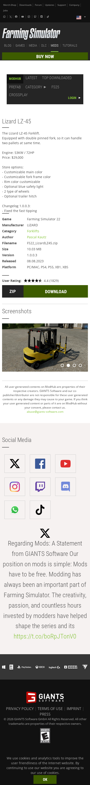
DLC (44, 45)
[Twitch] (35, 16)
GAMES (20, 45)
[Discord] (42, 16)
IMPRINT (74, 708)
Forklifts (33, 231)
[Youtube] (23, 16)
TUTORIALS (70, 45)
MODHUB (15, 79)
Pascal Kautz (36, 237)
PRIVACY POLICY (20, 708)
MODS (54, 45)
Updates (49, 4)
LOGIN (72, 98)
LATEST (31, 77)
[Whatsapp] (4, 16)
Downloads (25, 4)
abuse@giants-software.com (45, 412)
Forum (38, 4)
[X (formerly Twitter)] (10, 16)
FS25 (55, 87)
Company (74, 4)
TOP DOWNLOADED (57, 77)
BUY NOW (45, 56)
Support (61, 4)
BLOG (7, 45)
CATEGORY (33, 87)
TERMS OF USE (50, 708)
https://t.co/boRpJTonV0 (45, 636)
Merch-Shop (9, 4)
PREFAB (15, 87)
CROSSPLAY (18, 95)
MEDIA (33, 45)
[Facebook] (16, 16)
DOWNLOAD (56, 291)
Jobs (5, 10)
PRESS (45, 714)
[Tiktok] (48, 16)
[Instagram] (29, 16)
